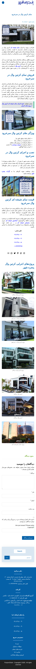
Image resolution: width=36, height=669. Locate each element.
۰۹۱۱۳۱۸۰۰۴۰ (18, 238)
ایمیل (32, 500)
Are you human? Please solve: (24, 525)
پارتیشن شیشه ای (23, 222)
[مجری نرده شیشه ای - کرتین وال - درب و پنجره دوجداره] (26, 2)
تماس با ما (17, 652)
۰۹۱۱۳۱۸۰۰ (17, 234)
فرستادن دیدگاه (28, 538)
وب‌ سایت (31, 509)
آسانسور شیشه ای (11, 220)
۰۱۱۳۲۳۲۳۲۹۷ (18, 246)
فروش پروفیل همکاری (17, 655)
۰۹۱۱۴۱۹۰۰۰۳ (18, 605)
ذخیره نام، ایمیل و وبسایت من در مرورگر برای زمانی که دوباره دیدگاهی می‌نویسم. (18, 520)
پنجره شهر (31, 21)
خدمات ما (24, 21)
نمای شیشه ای (15, 47)
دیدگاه (32, 473)
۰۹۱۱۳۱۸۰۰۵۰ (18, 631)
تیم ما (17, 643)
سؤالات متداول (17, 646)
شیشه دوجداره (16, 145)
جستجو (7, 557)
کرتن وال (18, 66)
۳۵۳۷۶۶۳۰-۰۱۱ (13, 598)
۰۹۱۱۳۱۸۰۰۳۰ (18, 621)
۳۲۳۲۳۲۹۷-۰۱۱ (12, 583)
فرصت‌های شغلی (17, 649)
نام (33, 492)
